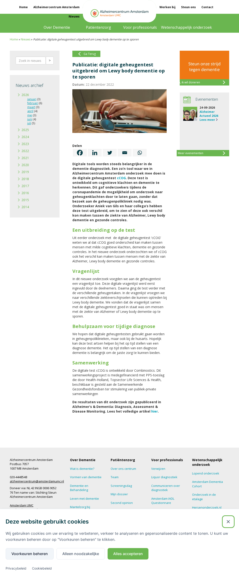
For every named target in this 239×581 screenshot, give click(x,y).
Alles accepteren (128, 553)
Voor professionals (140, 27)
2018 (25, 179)
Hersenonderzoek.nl (206, 507)
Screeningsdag (121, 486)
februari (32, 103)
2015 (25, 200)
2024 (25, 137)
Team (115, 477)
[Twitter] (110, 153)
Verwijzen (158, 469)
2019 (25, 172)
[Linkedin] (95, 153)
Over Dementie (57, 27)
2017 (25, 186)
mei (29, 115)
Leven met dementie (84, 498)
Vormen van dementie (86, 477)
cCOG (121, 178)
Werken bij (167, 7)
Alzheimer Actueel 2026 (209, 114)
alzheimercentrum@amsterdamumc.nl (37, 481)
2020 (25, 165)
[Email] (125, 153)
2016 (25, 193)
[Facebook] (80, 153)
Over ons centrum (123, 469)
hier (154, 411)
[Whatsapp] (140, 153)
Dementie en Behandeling (79, 488)
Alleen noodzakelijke (80, 553)
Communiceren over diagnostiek (165, 488)
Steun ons (188, 7)
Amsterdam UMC (21, 505)
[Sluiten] (228, 522)
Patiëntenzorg (98, 27)
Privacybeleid (16, 568)
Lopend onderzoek (205, 473)
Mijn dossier (119, 494)
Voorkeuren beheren (29, 553)
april (30, 111)
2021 (25, 158)
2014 (25, 207)
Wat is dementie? (82, 469)
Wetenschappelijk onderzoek (186, 27)
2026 (25, 95)
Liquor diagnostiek (164, 477)
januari (31, 99)
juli (29, 123)
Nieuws (74, 16)
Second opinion (122, 503)
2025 (25, 130)
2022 (25, 151)
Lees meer (207, 120)
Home (23, 7)
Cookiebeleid (42, 568)
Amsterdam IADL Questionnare (162, 500)
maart (31, 107)
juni (29, 119)
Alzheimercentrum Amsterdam (56, 7)
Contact (207, 7)
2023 (25, 144)
